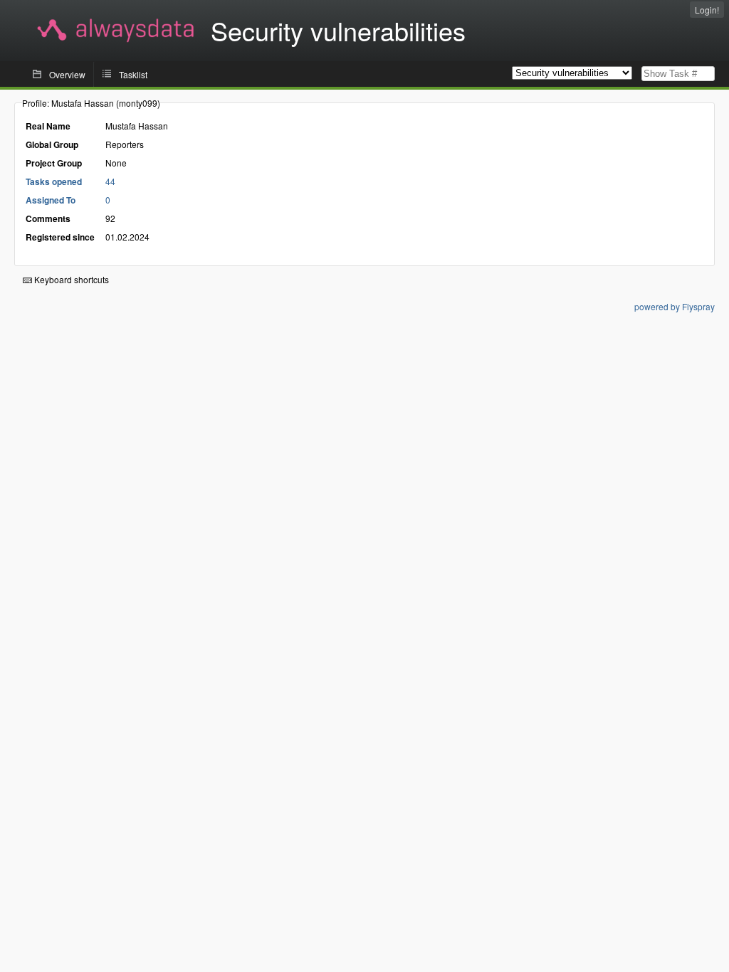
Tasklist (133, 74)
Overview (67, 74)
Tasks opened (54, 181)
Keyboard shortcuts (70, 279)
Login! (707, 10)
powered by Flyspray (674, 306)
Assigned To (50, 200)
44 (110, 181)
